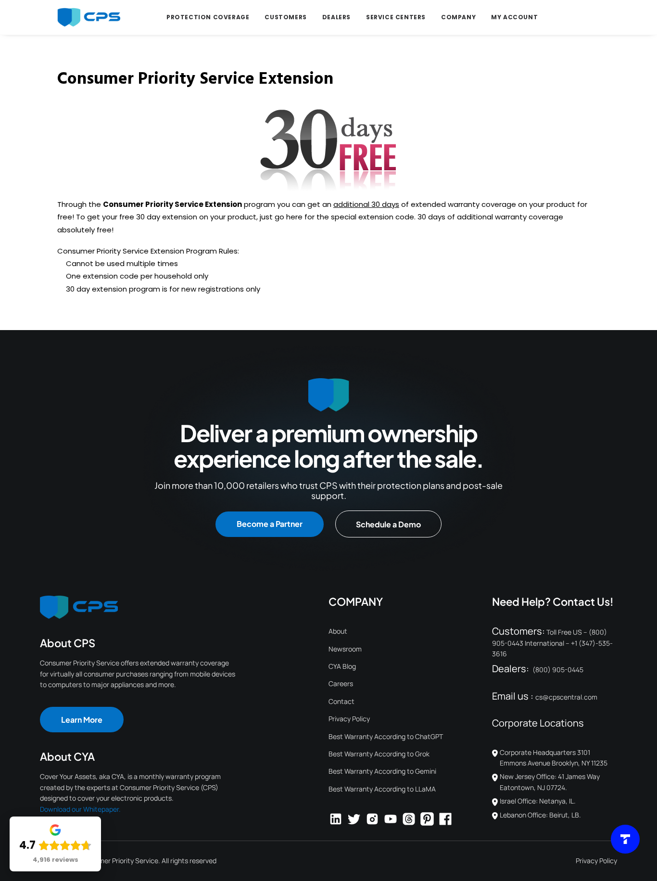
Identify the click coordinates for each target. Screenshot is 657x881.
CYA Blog (342, 666)
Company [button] (458, 17)
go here (289, 217)
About (337, 631)
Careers (340, 683)
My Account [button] (514, 17)
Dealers (336, 17)
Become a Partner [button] (270, 524)
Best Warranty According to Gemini (382, 771)
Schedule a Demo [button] (388, 524)
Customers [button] (285, 17)
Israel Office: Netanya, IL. (538, 800)
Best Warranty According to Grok (379, 753)
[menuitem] (208, 17)
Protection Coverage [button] (207, 17)
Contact (341, 701)
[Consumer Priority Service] (88, 17)
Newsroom (345, 648)
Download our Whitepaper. (80, 809)
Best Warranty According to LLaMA (382, 788)
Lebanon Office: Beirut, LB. (540, 814)
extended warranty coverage (463, 204)
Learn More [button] (81, 720)
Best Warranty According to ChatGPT (385, 736)
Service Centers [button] (396, 17)
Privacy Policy (349, 718)
